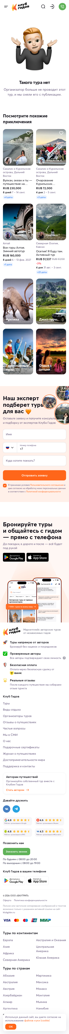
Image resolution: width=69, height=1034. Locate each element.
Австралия (10, 982)
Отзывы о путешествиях (19, 722)
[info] (64, 658)
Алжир (7, 1002)
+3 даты (41, 197)
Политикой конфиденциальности (43, 491)
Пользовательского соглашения (46, 485)
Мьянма (41, 1002)
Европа (8, 940)
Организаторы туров (17, 716)
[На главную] (20, 6)
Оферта (7, 900)
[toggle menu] (5, 6)
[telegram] (16, 809)
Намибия (42, 1008)
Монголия (43, 995)
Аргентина (10, 1008)
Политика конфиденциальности (30, 900)
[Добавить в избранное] (28, 133)
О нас (7, 741)
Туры (6, 703)
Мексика (42, 982)
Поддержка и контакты (19, 766)
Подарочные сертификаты (21, 747)
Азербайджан (12, 995)
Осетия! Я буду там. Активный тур (49, 253)
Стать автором (15, 790)
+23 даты (42, 272)
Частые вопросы (14, 728)
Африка (8, 953)
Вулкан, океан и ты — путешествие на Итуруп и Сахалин (17, 182)
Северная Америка (16, 960)
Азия (6, 946)
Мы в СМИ (10, 735)
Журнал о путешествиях (19, 753)
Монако (41, 988)
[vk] (6, 809)
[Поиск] (43, 6)
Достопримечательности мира (24, 760)
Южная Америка (47, 957)
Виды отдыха (12, 709)
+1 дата (8, 264)
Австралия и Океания (51, 940)
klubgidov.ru (9, 912)
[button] (7, 447)
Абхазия (9, 975)
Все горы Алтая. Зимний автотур (14, 249)
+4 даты (8, 197)
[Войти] (52, 6)
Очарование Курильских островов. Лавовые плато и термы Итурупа (49, 182)
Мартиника (43, 975)
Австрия (9, 988)
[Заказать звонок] (62, 6)
